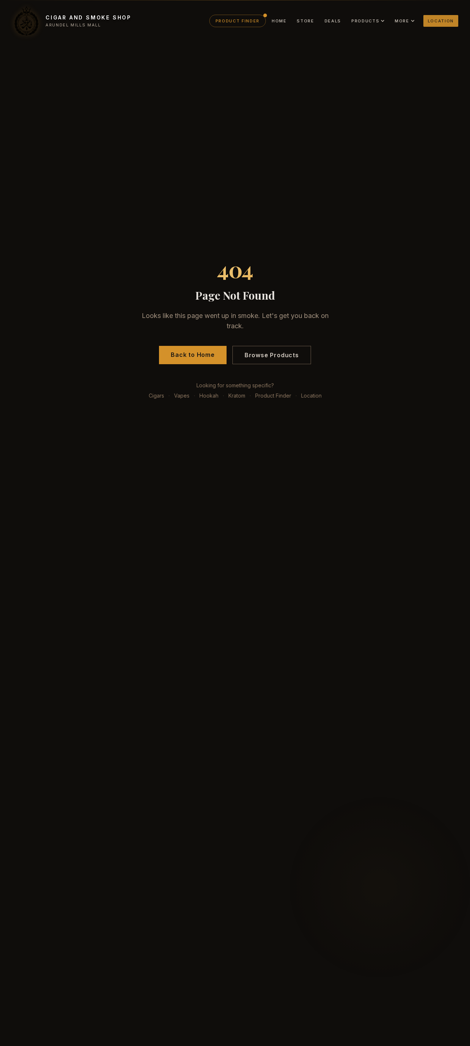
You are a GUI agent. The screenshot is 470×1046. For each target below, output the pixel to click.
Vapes (181, 395)
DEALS (333, 20)
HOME (279, 20)
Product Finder (273, 395)
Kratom (236, 395)
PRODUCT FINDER (238, 20)
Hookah (208, 395)
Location (311, 395)
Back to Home (193, 354)
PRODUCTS (365, 20)
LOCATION (441, 20)
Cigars (156, 395)
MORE (402, 20)
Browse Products (272, 355)
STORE (305, 20)
